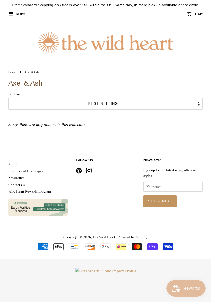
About (13, 164)
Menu (20, 14)
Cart (198, 14)
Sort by (14, 94)
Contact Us (16, 185)
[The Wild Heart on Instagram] (89, 172)
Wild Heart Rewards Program (29, 191)
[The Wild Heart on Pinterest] (79, 172)
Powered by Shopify (133, 237)
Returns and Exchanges (25, 171)
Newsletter (16, 178)
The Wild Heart (104, 237)
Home (12, 72)
